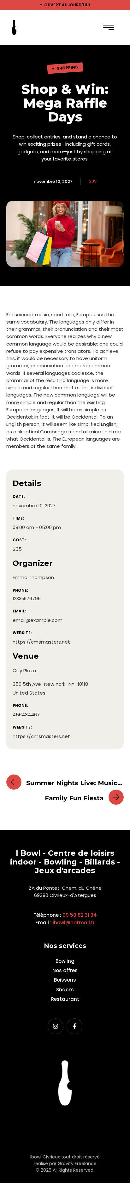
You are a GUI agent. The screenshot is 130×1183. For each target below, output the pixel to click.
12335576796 (27, 598)
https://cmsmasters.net (41, 642)
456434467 (26, 714)
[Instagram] (55, 1026)
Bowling (65, 961)
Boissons (65, 980)
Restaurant (65, 999)
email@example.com (37, 620)
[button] (108, 27)
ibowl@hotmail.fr (74, 922)
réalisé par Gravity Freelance (65, 1163)
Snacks (65, 989)
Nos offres (65, 970)
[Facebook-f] (74, 1026)
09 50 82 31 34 (79, 915)
